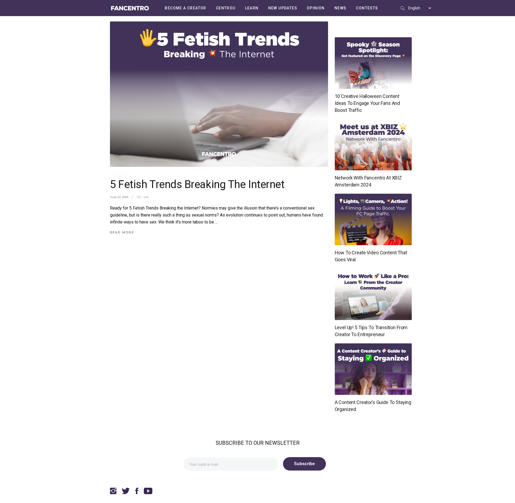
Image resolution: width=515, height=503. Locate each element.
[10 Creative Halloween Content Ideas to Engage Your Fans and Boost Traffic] (373, 63)
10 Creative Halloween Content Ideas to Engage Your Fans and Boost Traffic (367, 103)
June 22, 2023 (119, 197)
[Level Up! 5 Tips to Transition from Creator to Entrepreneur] (373, 294)
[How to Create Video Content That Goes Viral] (373, 219)
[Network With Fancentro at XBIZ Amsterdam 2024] (373, 144)
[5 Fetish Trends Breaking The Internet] (219, 94)
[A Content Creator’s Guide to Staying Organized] (373, 369)
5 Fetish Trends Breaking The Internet (197, 184)
